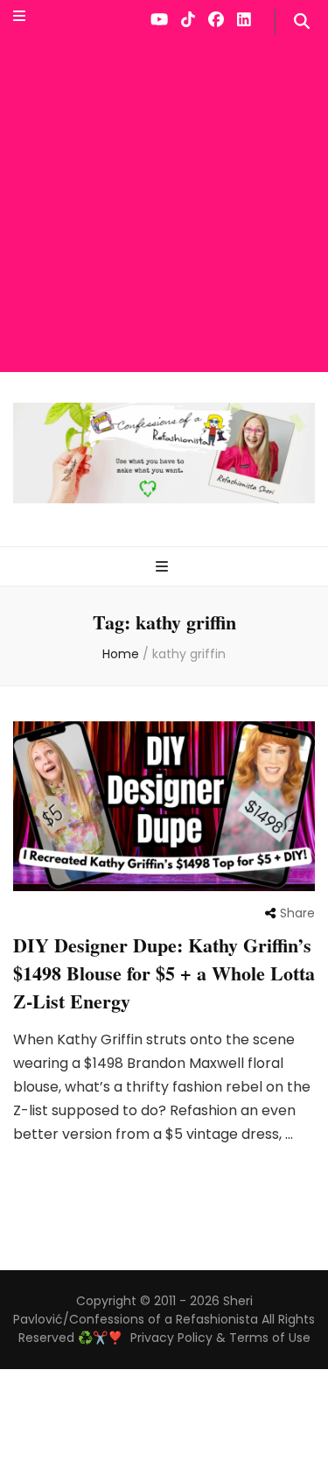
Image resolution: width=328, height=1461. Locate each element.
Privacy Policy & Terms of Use (220, 1337)
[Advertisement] (164, 208)
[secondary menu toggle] (19, 17)
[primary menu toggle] (164, 567)
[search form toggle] (302, 22)
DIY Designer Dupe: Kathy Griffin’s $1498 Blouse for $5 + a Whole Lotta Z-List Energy (164, 973)
